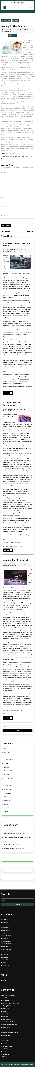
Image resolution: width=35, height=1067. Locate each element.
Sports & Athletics (7, 1046)
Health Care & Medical (8, 1022)
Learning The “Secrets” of (15, 560)
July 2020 (6, 797)
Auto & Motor (5, 1000)
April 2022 (6, 774)
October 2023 (7, 763)
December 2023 (8, 759)
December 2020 (8, 778)
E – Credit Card (17, 3)
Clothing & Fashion (7, 1006)
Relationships (13, 35)
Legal (3, 1030)
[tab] (5, 7)
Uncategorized (6, 1054)
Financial (4, 1011)
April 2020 (6, 808)
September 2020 (8, 789)
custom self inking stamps (24, 348)
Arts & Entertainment (8, 998)
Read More (8, 393)
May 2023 (6, 767)
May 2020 (6, 804)
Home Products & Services (9, 1024)
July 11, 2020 (9, 249)
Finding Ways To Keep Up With (12, 844)
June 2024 (7, 752)
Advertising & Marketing (8, 995)
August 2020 (7, 793)
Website (3, 216)
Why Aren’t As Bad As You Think (11, 542)
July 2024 (6, 748)
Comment (4, 172)
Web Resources (6, 1057)
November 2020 (8, 782)
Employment (5, 1008)
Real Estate (5, 1038)
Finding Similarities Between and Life (12, 710)
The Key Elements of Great (8, 153)
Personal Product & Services (10, 1032)
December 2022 (8, 771)
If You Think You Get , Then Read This (14, 833)
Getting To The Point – (8, 713)
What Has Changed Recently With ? (12, 546)
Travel (4, 1051)
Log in (4, 980)
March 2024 (7, 756)
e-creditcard (20, 29)
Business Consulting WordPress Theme (13, 1064)
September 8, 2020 (9, 29)
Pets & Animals (6, 1035)
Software (4, 1043)
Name (3, 197)
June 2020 (7, 800)
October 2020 (7, 785)
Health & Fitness (6, 1019)
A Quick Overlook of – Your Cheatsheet (14, 830)
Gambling (5, 1016)
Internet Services (6, 1027)
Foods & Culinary (7, 1014)
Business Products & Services (10, 1003)
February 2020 (8, 811)
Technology (5, 1048)
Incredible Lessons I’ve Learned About (14, 848)
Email (3, 206)
